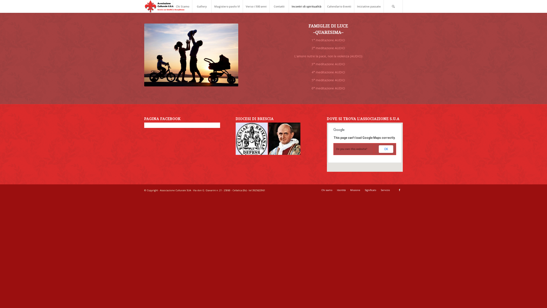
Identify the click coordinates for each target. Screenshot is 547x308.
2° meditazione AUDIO (328, 48)
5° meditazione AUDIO (328, 80)
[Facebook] (399, 190)
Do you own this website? (351, 149)
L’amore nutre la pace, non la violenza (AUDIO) (328, 56)
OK (386, 149)
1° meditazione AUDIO (328, 40)
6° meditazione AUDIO (328, 88)
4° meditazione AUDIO (328, 72)
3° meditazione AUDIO (328, 64)
